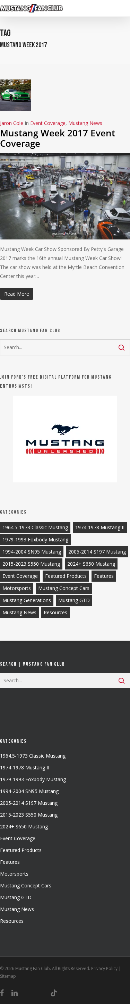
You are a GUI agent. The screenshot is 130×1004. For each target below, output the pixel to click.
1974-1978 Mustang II (99, 527)
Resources (55, 612)
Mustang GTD (74, 600)
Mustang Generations (26, 600)
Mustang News (85, 123)
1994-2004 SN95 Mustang (31, 551)
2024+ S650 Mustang (91, 563)
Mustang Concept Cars (63, 588)
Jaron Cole (11, 123)
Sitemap (8, 976)
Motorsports (16, 588)
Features (104, 576)
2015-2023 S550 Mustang (31, 563)
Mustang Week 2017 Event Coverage (57, 138)
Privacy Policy (104, 968)
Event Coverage (48, 123)
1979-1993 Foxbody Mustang (35, 539)
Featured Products (66, 576)
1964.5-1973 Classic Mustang (35, 527)
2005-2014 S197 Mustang (97, 551)
